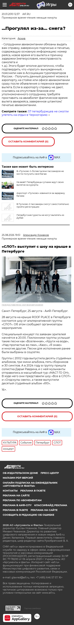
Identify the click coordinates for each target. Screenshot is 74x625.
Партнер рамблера (32, 608)
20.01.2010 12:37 (11, 14)
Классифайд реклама (50, 505)
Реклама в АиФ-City (17, 505)
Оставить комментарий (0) (28, 141)
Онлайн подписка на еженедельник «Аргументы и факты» (30, 484)
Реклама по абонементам (22, 500)
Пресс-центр (50, 473)
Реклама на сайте (16, 495)
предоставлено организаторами (22, 304)
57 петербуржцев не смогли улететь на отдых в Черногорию (35, 113)
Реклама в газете (32, 490)
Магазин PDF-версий (18, 477)
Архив (21, 38)
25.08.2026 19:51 (11, 235)
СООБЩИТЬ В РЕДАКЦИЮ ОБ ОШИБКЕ (28, 514)
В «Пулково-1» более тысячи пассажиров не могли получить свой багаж (40, 172)
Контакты (10, 490)
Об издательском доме (20, 473)
